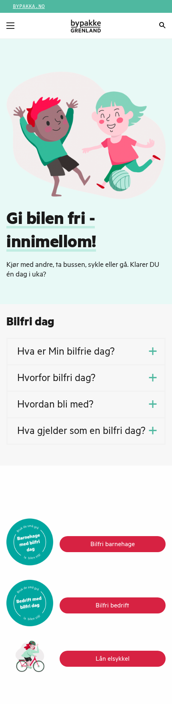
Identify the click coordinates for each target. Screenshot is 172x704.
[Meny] (10, 25)
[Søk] (162, 26)
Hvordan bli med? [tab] (55, 406)
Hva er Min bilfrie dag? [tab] (66, 353)
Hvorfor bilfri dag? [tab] (56, 379)
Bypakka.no (29, 6)
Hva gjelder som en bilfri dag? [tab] (81, 432)
